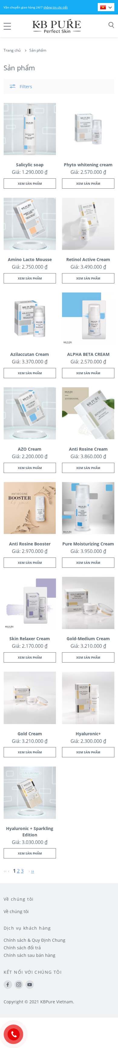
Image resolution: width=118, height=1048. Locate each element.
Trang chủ (12, 50)
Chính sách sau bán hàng (29, 955)
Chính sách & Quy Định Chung (34, 940)
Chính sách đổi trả (22, 948)
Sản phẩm (37, 50)
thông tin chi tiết (56, 7)
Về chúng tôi (16, 911)
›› (32, 870)
